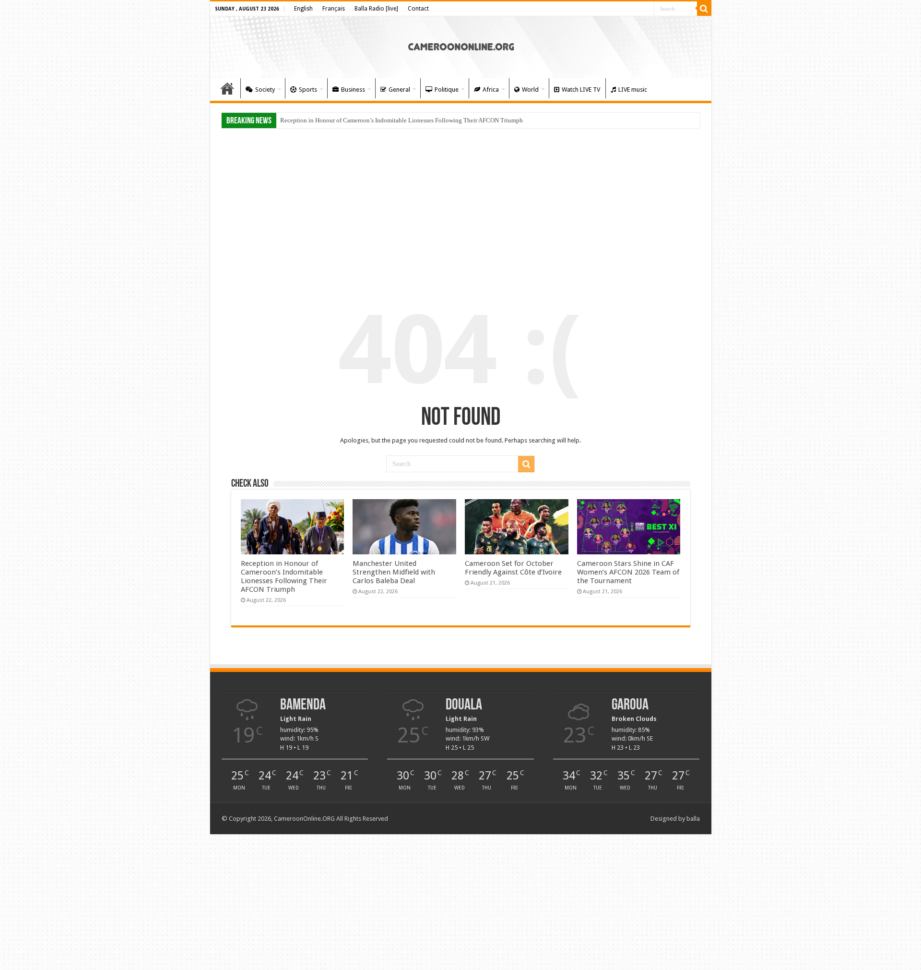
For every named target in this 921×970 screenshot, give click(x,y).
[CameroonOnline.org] (460, 45)
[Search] (704, 8)
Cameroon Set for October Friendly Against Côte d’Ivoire (513, 567)
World (530, 89)
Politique (447, 89)
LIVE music (632, 89)
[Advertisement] (460, 207)
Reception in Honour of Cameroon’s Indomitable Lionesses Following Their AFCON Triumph (401, 120)
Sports (308, 89)
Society (265, 89)
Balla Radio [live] (376, 8)
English (303, 8)
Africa (491, 89)
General (399, 89)
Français (333, 8)
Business (353, 89)
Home (227, 88)
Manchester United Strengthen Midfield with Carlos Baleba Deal (394, 572)
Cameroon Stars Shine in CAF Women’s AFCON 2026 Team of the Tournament (628, 572)
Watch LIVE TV (581, 89)
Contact (418, 8)
